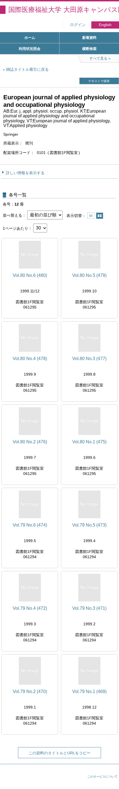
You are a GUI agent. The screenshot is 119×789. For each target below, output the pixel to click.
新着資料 (89, 38)
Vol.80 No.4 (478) (30, 358)
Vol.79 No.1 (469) (89, 691)
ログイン (78, 25)
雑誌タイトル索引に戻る (27, 69)
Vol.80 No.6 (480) (30, 275)
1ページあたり (15, 228)
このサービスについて (102, 776)
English (105, 25)
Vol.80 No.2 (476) (30, 441)
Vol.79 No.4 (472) (30, 608)
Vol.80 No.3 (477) (89, 358)
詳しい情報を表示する (25, 173)
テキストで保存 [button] (99, 81)
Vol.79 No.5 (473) (89, 525)
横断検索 (89, 49)
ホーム (29, 38)
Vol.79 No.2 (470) (30, 691)
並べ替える (12, 215)
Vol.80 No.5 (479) (89, 275)
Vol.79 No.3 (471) (89, 608)
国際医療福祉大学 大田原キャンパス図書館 (63, 9)
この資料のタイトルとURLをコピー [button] (59, 753)
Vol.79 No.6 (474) (30, 525)
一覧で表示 (90, 216)
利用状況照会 (29, 49)
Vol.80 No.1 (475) (89, 441)
